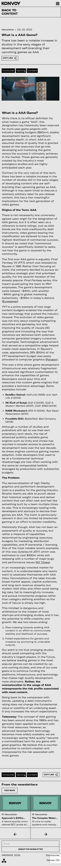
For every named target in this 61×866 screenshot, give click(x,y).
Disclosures (52, 855)
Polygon (51, 359)
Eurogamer (10, 301)
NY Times (42, 562)
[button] (15, 834)
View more (9, 790)
